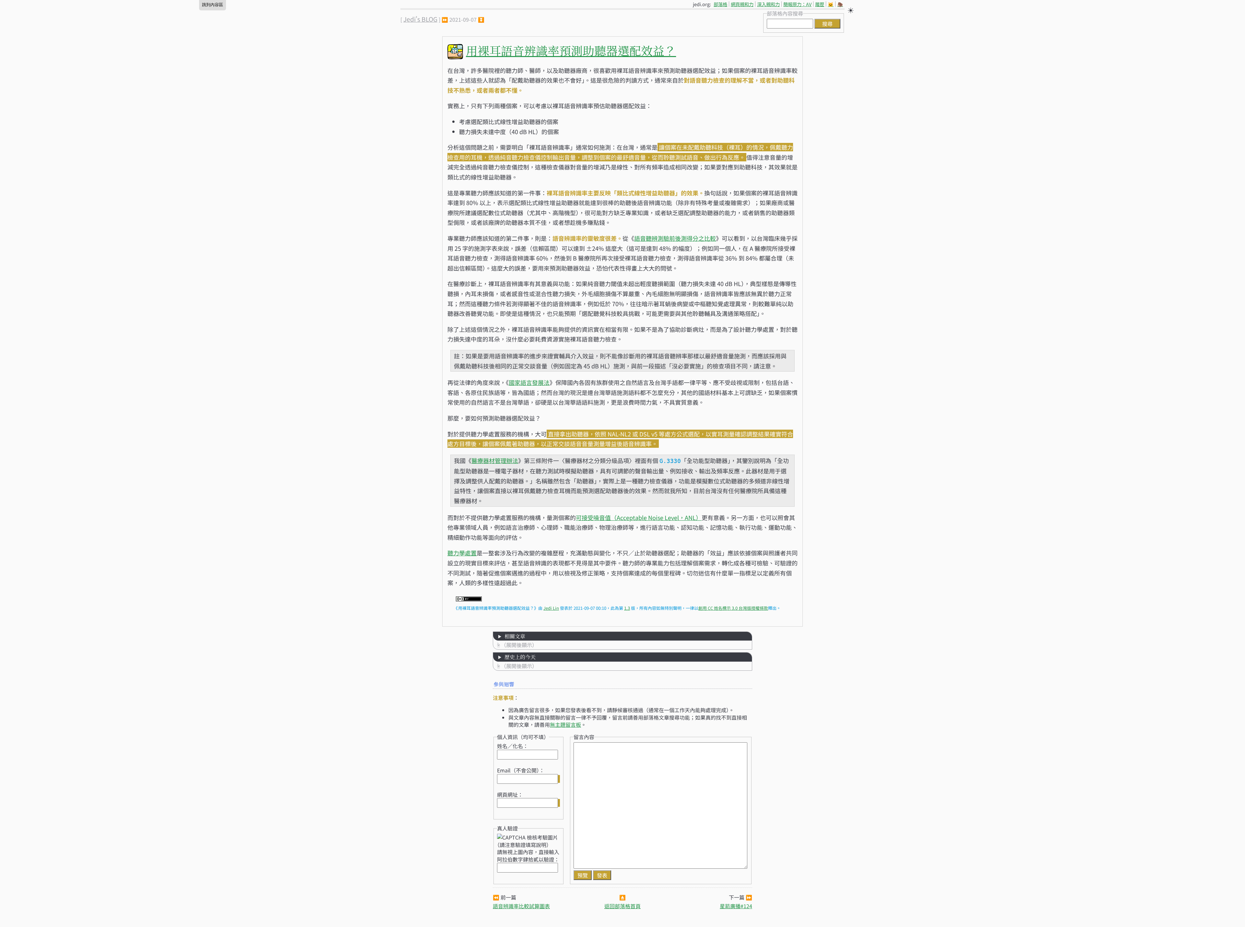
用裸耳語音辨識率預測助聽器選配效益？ (571, 50)
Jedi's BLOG (420, 19)
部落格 (720, 4)
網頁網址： (510, 794)
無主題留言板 (565, 724)
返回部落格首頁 (622, 906)
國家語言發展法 (529, 382)
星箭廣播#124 (736, 906)
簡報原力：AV (797, 4)
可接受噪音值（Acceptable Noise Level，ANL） (639, 517)
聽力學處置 (462, 553)
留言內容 (584, 737)
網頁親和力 (742, 4)
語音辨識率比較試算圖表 (521, 906)
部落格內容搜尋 (785, 13)
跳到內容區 (212, 4)
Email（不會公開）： (520, 770)
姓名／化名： (512, 746)
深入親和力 (768, 4)
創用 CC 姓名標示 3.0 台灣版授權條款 (733, 608)
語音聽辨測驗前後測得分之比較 (675, 238)
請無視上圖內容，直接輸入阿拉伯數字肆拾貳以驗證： (528, 855)
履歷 (819, 4)
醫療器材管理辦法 (494, 460)
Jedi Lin (551, 608)
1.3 (627, 608)
